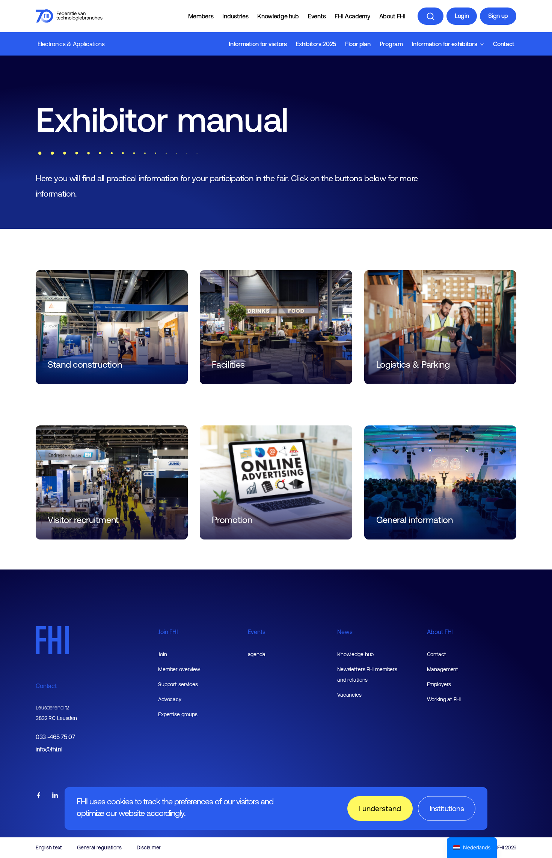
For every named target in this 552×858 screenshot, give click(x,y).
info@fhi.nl (49, 749)
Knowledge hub (278, 16)
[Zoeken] (430, 16)
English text (49, 847)
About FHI (392, 16)
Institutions (447, 808)
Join (162, 654)
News (344, 631)
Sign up (498, 15)
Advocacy (169, 699)
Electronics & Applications (71, 44)
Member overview (179, 669)
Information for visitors (258, 44)
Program (391, 44)
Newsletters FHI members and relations (367, 674)
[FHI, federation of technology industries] (69, 16)
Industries (235, 16)
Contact (503, 44)
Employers (439, 684)
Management (442, 669)
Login (462, 15)
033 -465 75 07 (55, 737)
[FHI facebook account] (39, 795)
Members (201, 16)
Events (317, 16)
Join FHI (168, 631)
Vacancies (349, 695)
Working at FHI (444, 699)
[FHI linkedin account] (55, 795)
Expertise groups (178, 714)
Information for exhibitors (444, 44)
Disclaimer (149, 847)
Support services (178, 684)
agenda (256, 654)
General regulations (99, 847)
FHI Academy (352, 16)
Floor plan (358, 44)
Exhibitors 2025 (316, 44)
